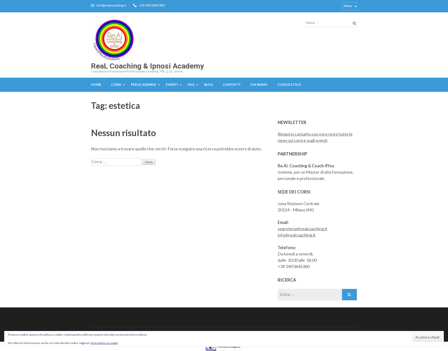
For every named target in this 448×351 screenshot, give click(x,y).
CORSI (116, 84)
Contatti (231, 84)
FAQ (191, 84)
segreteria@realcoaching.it (302, 228)
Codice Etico (289, 84)
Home (96, 84)
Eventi (172, 84)
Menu (348, 6)
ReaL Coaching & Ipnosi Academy (147, 66)
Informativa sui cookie (104, 343)
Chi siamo (259, 84)
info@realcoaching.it (111, 5)
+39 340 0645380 (152, 5)
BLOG (208, 84)
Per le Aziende (143, 84)
